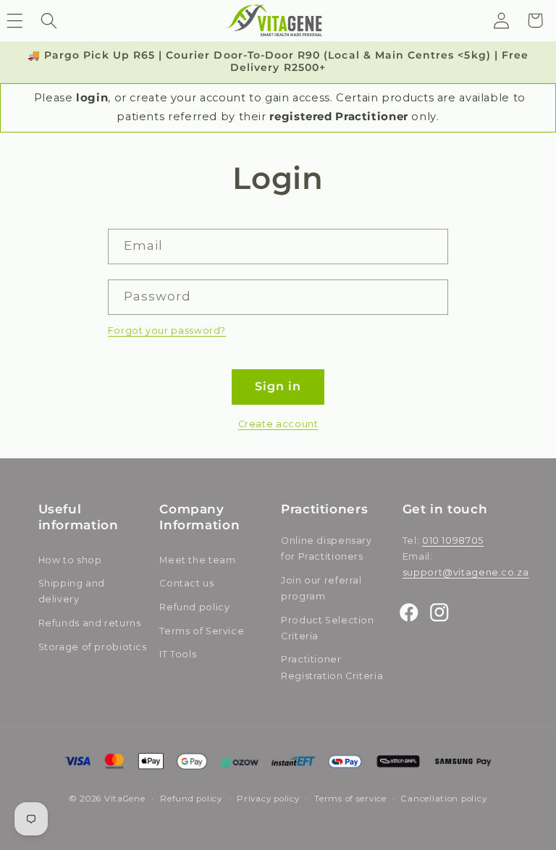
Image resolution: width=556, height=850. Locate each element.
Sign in (278, 386)
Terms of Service (201, 631)
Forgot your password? (167, 330)
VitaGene (125, 799)
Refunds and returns (89, 623)
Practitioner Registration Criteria (332, 667)
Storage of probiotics (92, 646)
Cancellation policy (443, 799)
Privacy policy (268, 799)
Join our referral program (321, 588)
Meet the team (197, 560)
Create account (278, 423)
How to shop (70, 560)
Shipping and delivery (72, 591)
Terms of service (350, 799)
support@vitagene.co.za (466, 572)
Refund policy (194, 607)
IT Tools (177, 654)
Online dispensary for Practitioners (326, 548)
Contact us (186, 583)
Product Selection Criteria (327, 628)
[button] (48, 20)
